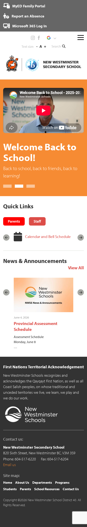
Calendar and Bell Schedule (48, 236)
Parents (25, 489)
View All (76, 267)
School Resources (47, 489)
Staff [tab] (37, 221)
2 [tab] (19, 186)
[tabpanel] (43, 133)
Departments (42, 482)
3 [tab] (30, 186)
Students (10, 489)
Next (80, 237)
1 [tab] (7, 186)
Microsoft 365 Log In (29, 26)
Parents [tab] (14, 221)
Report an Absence (27, 16)
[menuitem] (24, 6)
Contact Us (71, 489)
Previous (6, 237)
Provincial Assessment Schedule (35, 326)
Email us (9, 464)
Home (7, 482)
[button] (51, 38)
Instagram (33, 38)
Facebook (39, 38)
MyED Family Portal (28, 6)
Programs (62, 482)
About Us (22, 482)
